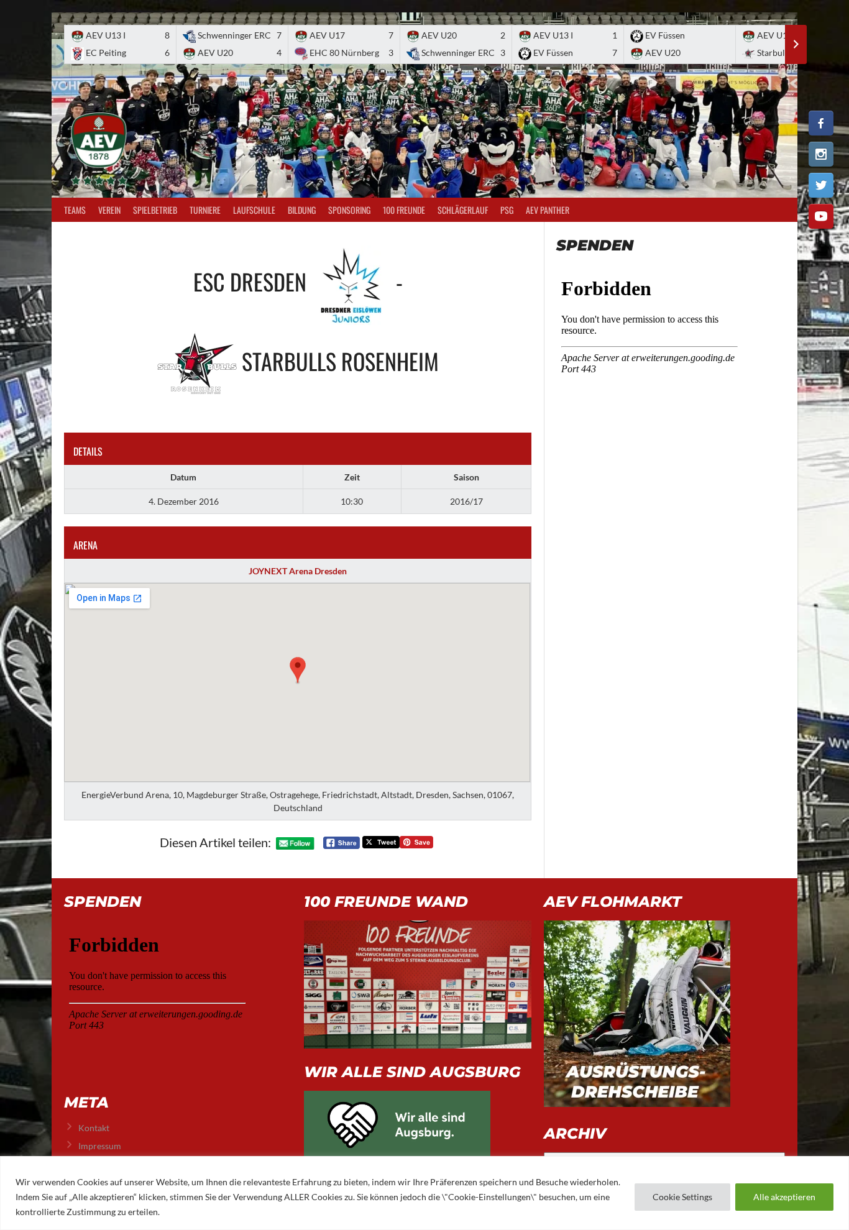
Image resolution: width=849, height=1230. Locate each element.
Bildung (302, 209)
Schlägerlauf (463, 209)
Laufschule (254, 209)
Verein (109, 209)
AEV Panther (547, 209)
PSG (506, 209)
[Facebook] (821, 123)
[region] (424, 1193)
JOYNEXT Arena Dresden (298, 571)
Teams (75, 209)
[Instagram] (821, 154)
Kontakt (93, 1127)
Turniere (205, 209)
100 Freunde (404, 209)
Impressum (99, 1146)
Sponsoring (349, 209)
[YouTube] (821, 216)
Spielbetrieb (155, 209)
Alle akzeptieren (784, 1196)
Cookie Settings (682, 1196)
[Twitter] (821, 185)
